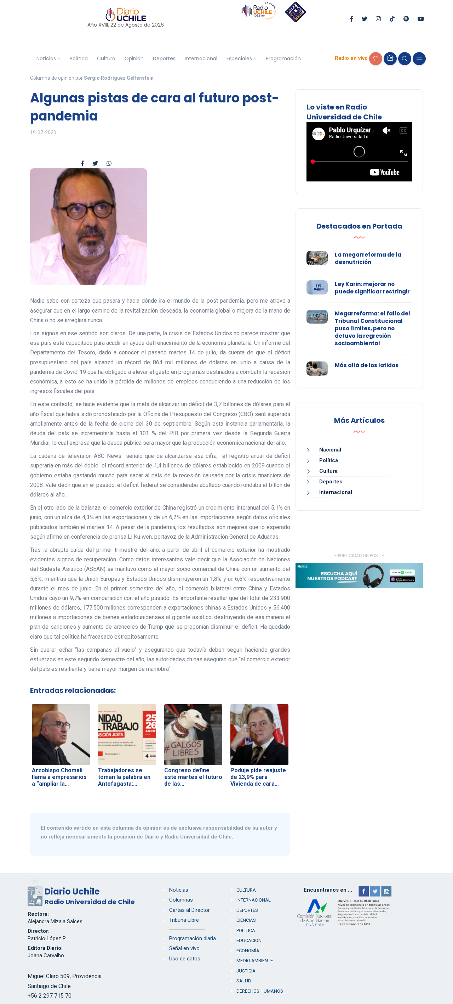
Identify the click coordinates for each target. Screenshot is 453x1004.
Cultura (106, 58)
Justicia (246, 971)
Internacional (201, 58)
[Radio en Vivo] (375, 58)
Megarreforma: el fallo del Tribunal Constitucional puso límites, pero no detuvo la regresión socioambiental (372, 328)
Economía (247, 950)
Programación (283, 58)
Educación (249, 940)
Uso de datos (184, 958)
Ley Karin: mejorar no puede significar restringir (372, 287)
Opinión (134, 58)
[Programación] (390, 58)
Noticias (46, 58)
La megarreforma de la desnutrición (368, 258)
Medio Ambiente (254, 960)
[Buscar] (404, 58)
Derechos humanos (259, 991)
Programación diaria (192, 938)
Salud (243, 980)
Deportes (164, 58)
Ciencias (246, 920)
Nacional (330, 450)
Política (79, 58)
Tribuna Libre (184, 920)
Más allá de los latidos (366, 365)
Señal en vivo (184, 948)
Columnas (181, 900)
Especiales (239, 58)
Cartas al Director (189, 910)
